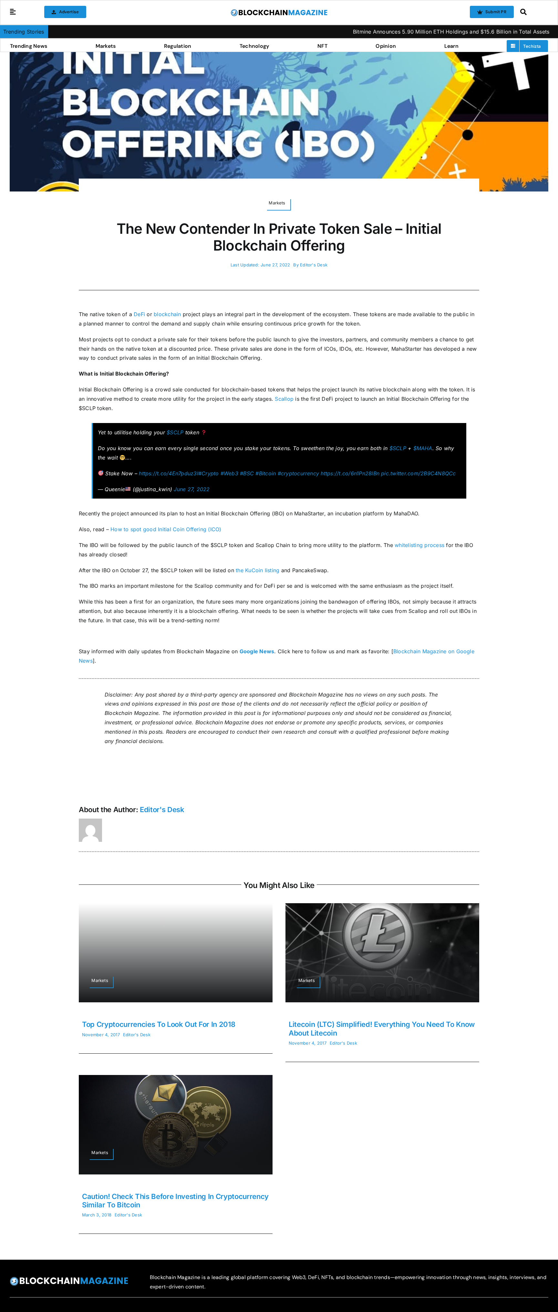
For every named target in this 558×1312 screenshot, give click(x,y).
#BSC (247, 473)
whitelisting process (418, 545)
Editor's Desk (313, 264)
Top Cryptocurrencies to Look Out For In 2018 (158, 1024)
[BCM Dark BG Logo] (69, 1279)
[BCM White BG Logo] (279, 11)
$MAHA (422, 448)
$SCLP (175, 432)
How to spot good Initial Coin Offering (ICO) (166, 529)
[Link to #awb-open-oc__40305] (532, 12)
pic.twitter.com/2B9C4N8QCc (418, 473)
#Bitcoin (265, 473)
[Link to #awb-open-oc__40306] (13, 12)
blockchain (167, 314)
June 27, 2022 (192, 489)
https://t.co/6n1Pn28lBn (350, 473)
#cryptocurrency (298, 473)
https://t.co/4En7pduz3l (168, 473)
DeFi (139, 314)
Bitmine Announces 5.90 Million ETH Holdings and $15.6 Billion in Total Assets (395, 31)
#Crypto (208, 473)
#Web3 (229, 473)
